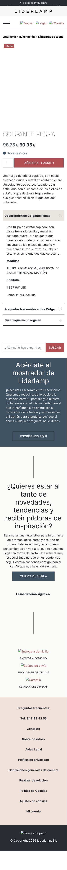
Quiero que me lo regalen (22, 320)
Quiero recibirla (33, 576)
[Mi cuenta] (41, 22)
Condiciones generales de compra (33, 770)
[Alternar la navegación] (6, 22)
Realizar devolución (33, 780)
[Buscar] (26, 22)
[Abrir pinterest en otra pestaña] (54, 603)
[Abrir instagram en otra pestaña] (33, 603)
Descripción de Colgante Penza (27, 216)
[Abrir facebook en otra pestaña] (12, 603)
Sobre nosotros (33, 739)
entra (44, 2)
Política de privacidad (33, 760)
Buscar (55, 347)
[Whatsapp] (42, 125)
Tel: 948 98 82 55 (33, 718)
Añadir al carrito (39, 163)
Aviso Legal (33, 749)
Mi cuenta (33, 811)
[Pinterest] (54, 125)
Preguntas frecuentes (33, 708)
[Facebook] (35, 125)
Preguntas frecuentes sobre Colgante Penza (34, 309)
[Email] (61, 125)
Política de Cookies (33, 791)
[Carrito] (56, 22)
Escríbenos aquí (33, 436)
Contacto (33, 729)
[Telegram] (48, 125)
